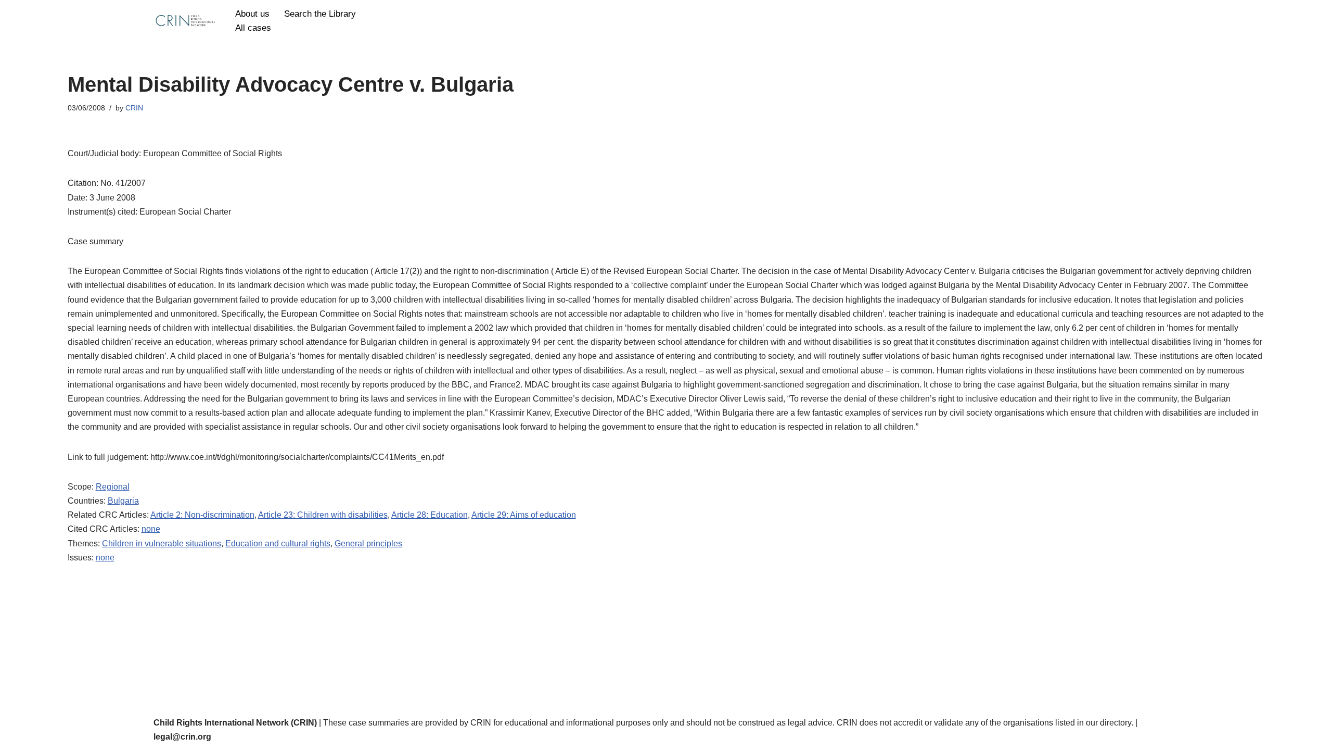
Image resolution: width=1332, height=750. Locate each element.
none (151, 528)
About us (252, 14)
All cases (253, 28)
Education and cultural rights (277, 543)
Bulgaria (123, 500)
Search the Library (320, 14)
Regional (113, 486)
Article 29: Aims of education (523, 514)
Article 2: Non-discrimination (202, 514)
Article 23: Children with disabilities (323, 514)
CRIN (134, 108)
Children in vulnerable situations (161, 543)
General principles (368, 543)
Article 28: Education (429, 514)
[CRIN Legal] (184, 21)
